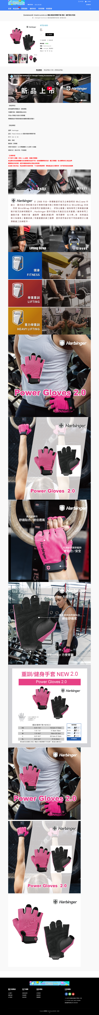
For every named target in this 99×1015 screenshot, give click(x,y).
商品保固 (24, 997)
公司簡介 (10, 993)
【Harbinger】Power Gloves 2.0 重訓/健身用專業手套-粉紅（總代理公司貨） (51, 17)
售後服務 (24, 995)
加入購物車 (49, 34)
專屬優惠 (38, 997)
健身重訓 (51, 48)
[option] (13, 59)
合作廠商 (10, 997)
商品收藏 (44, 40)
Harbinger (45, 48)
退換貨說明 (24, 993)
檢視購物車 (88, 4)
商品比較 (51, 40)
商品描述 (39, 70)
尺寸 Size (41, 30)
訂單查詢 (38, 993)
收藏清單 (38, 995)
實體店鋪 (10, 995)
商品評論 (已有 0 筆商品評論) (53, 70)
